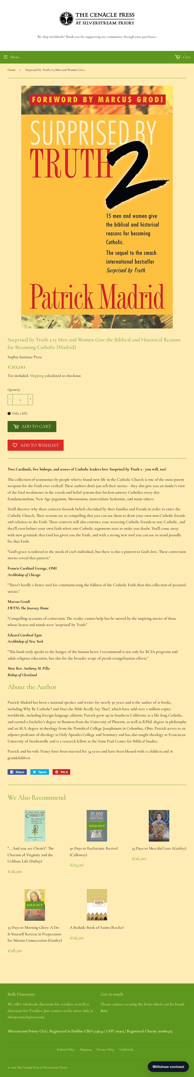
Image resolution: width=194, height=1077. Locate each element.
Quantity (14, 389)
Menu (14, 56)
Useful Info (126, 1050)
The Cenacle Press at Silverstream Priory (42, 1067)
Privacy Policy (105, 1050)
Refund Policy (66, 1050)
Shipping (37, 375)
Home (11, 70)
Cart (186, 56)
